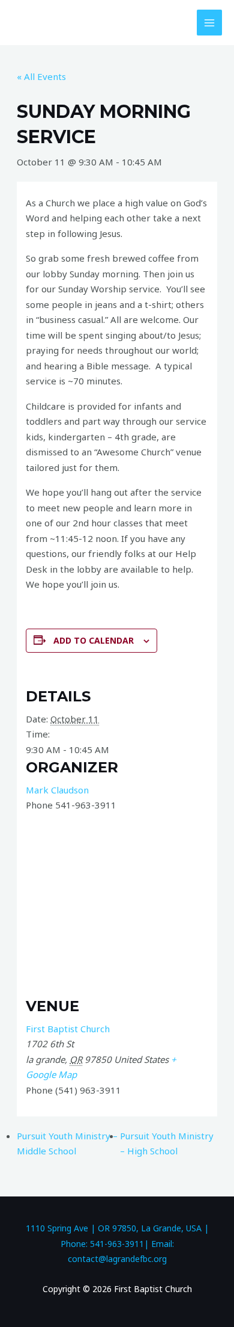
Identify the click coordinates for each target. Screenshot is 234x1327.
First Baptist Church (68, 1029)
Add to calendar (93, 640)
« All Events (41, 76)
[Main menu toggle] (210, 22)
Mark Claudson (57, 790)
